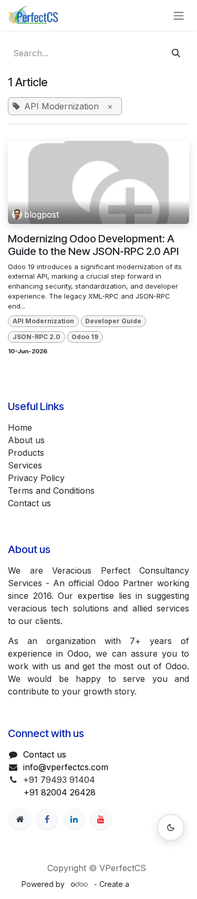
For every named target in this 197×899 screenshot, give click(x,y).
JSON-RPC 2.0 (36, 337)
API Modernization (43, 321)
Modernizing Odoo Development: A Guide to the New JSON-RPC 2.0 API (93, 245)
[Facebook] (47, 819)
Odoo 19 (84, 337)
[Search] (176, 53)
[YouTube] (100, 819)
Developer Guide (113, 321)
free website (153, 884)
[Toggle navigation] (178, 15)
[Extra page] (19, 819)
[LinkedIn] (74, 819)
